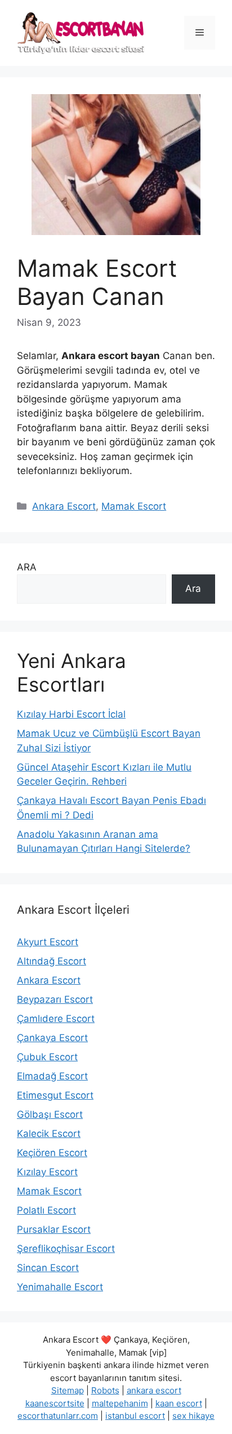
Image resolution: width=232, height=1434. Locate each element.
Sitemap (67, 1390)
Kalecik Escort (49, 1133)
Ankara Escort (64, 506)
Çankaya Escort (52, 1037)
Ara (193, 588)
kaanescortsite (54, 1403)
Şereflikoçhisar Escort (66, 1248)
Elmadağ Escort (52, 1076)
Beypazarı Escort (55, 999)
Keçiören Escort (52, 1152)
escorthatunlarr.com (57, 1415)
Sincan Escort (48, 1267)
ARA (27, 567)
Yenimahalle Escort (60, 1287)
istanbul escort (135, 1415)
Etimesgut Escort (55, 1095)
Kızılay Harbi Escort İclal (71, 714)
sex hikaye (193, 1415)
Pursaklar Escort (54, 1229)
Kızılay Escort (47, 1172)
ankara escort (154, 1390)
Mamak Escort (133, 506)
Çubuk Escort (47, 1057)
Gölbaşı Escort (50, 1114)
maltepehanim (120, 1403)
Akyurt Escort (47, 942)
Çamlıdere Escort (56, 1018)
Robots (105, 1390)
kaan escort (178, 1403)
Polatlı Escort (46, 1210)
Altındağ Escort (51, 961)
